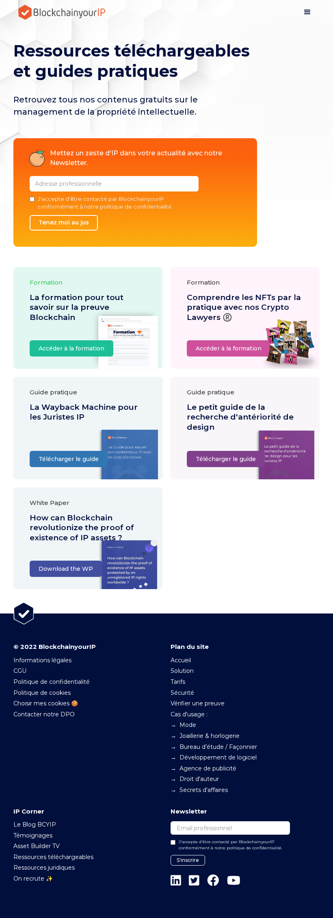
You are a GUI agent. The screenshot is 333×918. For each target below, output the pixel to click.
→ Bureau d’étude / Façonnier (214, 746)
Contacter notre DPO (44, 714)
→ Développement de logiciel (214, 757)
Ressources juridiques (44, 867)
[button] (307, 12)
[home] (61, 12)
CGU (19, 670)
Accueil (181, 660)
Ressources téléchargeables (53, 857)
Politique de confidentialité (51, 681)
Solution (182, 670)
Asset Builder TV (36, 846)
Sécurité (182, 692)
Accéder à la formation (71, 348)
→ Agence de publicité (203, 768)
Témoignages (32, 835)
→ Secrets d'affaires (199, 790)
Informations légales (42, 660)
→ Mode (183, 725)
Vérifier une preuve (198, 703)
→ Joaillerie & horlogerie (205, 736)
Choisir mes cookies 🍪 (45, 703)
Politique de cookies (42, 692)
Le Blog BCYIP (34, 824)
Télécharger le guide (69, 459)
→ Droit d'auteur (195, 779)
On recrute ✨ (33, 878)
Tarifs (178, 681)
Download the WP (66, 568)
